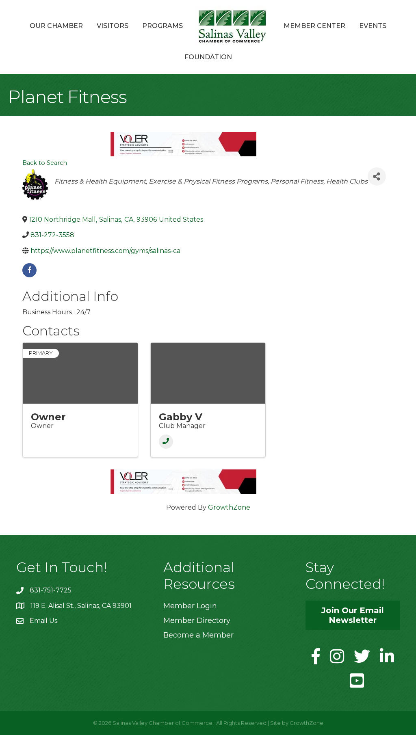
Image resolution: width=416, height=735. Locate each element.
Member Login (190, 605)
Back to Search (44, 162)
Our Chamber (56, 26)
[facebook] (29, 270)
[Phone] (166, 442)
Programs (162, 26)
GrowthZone (229, 507)
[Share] (377, 176)
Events (372, 26)
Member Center (314, 26)
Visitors (112, 26)
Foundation (208, 57)
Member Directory (196, 620)
